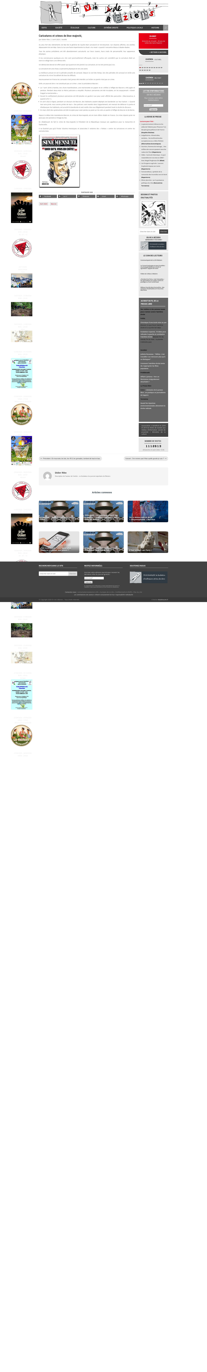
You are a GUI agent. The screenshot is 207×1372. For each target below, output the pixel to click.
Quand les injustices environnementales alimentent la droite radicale (152, 405)
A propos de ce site (107, 592)
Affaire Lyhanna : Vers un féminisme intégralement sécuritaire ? (149, 379)
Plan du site (137, 592)
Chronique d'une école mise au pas (153, 322)
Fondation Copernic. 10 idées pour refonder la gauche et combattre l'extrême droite (153, 334)
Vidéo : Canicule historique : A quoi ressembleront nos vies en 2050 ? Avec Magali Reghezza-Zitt (153, 157)
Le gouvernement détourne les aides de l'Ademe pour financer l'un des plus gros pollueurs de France (153, 127)
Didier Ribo (46, 39)
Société (64, 39)
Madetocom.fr (163, 600)
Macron (53, 204)
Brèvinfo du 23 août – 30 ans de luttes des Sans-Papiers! (153, 42)
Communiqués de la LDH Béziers (151, 260)
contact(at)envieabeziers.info (88, 592)
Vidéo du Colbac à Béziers (149, 274)
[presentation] (139, 83)
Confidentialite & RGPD (123, 592)
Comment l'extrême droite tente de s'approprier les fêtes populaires (152, 366)
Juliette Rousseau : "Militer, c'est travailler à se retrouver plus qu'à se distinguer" (152, 356)
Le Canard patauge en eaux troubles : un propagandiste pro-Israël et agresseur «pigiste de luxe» (152, 267)
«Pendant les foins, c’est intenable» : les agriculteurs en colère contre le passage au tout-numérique (152, 280)
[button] (140, 67)
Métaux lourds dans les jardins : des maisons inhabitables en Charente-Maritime (152, 288)
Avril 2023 (43, 204)
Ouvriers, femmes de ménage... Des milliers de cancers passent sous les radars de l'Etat (153, 149)
